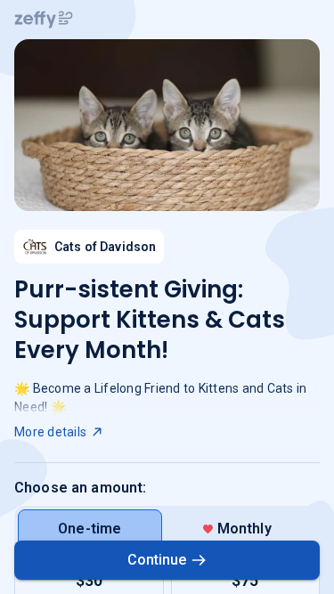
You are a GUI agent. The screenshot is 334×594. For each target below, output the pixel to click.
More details (50, 432)
